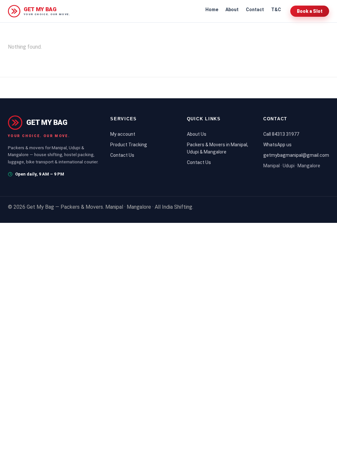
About (232, 9)
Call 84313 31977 (281, 134)
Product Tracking (128, 144)
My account (122, 134)
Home (211, 9)
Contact (255, 9)
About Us (196, 134)
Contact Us (122, 155)
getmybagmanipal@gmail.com (296, 155)
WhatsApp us (277, 144)
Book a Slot (310, 11)
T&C (276, 9)
